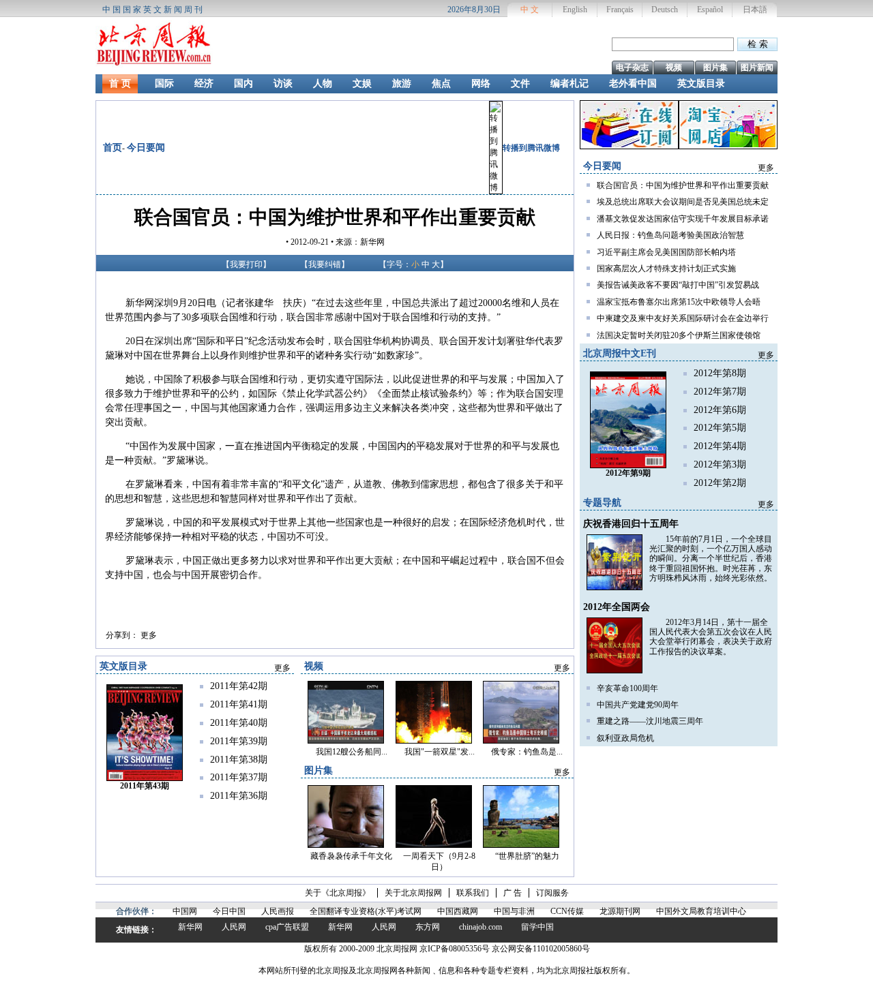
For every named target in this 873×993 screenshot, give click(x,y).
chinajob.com (480, 927)
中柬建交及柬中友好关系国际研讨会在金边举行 (683, 318)
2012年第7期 (720, 391)
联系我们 (472, 893)
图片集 (715, 67)
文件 (520, 83)
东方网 (427, 927)
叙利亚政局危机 (625, 738)
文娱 (362, 83)
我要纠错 (324, 264)
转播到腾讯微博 (531, 148)
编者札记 (569, 83)
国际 (164, 83)
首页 (112, 147)
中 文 (529, 9)
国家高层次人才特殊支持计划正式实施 (666, 268)
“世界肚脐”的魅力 (527, 856)
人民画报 (277, 911)
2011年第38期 (238, 759)
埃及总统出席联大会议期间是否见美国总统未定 (683, 202)
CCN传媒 (567, 911)
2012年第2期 (720, 483)
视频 (674, 67)
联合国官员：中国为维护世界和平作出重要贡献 (683, 185)
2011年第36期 (238, 796)
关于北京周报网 (413, 893)
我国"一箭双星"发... (439, 752)
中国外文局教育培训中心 (701, 911)
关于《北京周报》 (337, 893)
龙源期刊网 (620, 911)
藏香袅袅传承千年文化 (351, 856)
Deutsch (664, 9)
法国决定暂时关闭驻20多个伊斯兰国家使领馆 (678, 335)
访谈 (283, 83)
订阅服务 (552, 893)
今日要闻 (146, 147)
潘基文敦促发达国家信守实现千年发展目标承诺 (683, 219)
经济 (203, 83)
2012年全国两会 (616, 607)
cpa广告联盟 (287, 927)
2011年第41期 (238, 704)
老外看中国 (633, 83)
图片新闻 (757, 67)
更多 (148, 635)
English (575, 9)
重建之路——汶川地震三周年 (650, 721)
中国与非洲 (514, 911)
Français (620, 9)
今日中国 (229, 911)
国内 (243, 83)
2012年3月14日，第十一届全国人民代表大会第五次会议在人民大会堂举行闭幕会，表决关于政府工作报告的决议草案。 (710, 636)
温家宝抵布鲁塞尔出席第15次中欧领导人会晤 (678, 302)
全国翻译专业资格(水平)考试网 (365, 911)
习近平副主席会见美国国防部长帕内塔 (666, 252)
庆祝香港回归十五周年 (631, 524)
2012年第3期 (720, 464)
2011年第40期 (238, 723)
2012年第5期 (720, 428)
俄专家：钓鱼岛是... (527, 752)
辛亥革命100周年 (627, 688)
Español (710, 9)
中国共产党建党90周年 (638, 704)
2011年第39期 (238, 741)
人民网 (234, 927)
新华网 (190, 927)
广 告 (512, 893)
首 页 (120, 83)
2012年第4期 (720, 446)
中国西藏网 (457, 911)
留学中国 (537, 927)
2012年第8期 (720, 373)
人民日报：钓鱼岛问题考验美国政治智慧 (670, 235)
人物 (322, 83)
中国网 (185, 911)
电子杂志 (632, 67)
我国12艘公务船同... (351, 752)
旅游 (401, 83)
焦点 (441, 83)
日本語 (755, 9)
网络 (480, 83)
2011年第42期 (238, 686)
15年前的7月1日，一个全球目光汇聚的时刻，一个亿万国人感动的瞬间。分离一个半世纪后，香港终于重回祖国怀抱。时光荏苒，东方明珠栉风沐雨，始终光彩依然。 (710, 558)
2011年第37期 (238, 777)
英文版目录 (701, 83)
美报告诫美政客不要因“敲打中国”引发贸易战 (678, 285)
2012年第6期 (720, 410)
